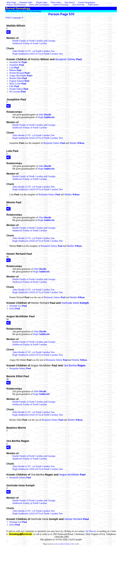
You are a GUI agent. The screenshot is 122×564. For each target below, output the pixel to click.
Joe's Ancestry (78, 5)
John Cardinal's (60, 544)
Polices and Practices (16, 5)
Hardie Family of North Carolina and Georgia (33, 40)
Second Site (70, 544)
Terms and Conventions (39, 5)
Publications (93, 5)
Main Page (12, 2)
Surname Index (25, 2)
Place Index (56, 2)
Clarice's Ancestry (60, 5)
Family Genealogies (86, 2)
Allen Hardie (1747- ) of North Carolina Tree (33, 51)
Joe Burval (90, 531)
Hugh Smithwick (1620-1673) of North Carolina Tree (37, 53)
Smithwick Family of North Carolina (29, 43)
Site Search (70, 2)
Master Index (41, 2)
